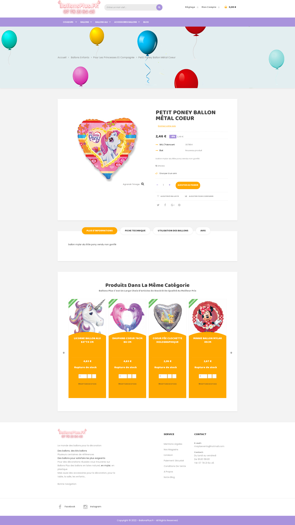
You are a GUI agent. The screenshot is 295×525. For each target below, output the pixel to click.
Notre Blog (169, 477)
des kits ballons (79, 450)
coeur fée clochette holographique (167, 341)
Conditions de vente (175, 466)
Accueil (62, 57)
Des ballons (64, 450)
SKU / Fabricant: (167, 144)
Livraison (168, 455)
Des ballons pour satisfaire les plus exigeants (81, 458)
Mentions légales (173, 444)
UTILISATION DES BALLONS (173, 230)
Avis (203, 230)
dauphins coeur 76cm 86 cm (127, 341)
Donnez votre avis (167, 126)
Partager (165, 206)
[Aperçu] (87, 317)
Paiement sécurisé (174, 460)
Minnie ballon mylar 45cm (207, 341)
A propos (168, 471)
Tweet (158, 206)
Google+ (172, 206)
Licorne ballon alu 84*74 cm (87, 341)
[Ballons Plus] (79, 8)
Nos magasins (171, 449)
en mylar (105, 465)
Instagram (95, 506)
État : (161, 150)
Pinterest (179, 206)
